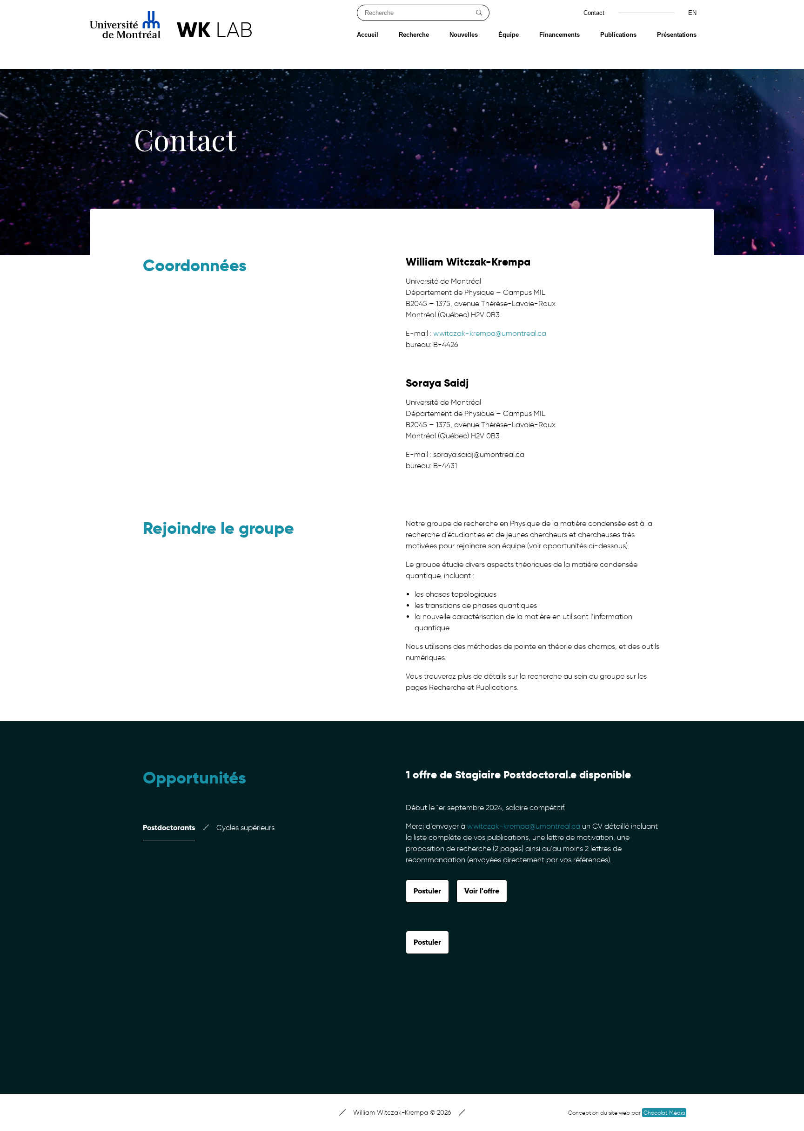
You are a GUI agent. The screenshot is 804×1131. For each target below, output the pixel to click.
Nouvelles (463, 34)
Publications (618, 34)
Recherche (414, 34)
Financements (559, 34)
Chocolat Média (664, 1112)
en (692, 12)
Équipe (508, 34)
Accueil (367, 34)
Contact (593, 12)
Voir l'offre (481, 891)
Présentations (677, 34)
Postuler (427, 891)
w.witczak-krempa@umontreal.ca (489, 333)
